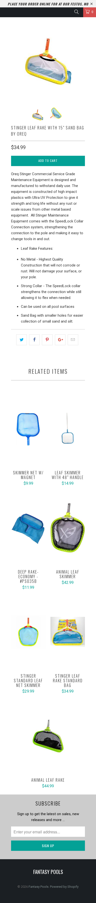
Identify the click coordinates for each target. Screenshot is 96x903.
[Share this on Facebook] (34, 339)
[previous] (16, 61)
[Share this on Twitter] (21, 339)
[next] (80, 61)
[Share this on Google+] (60, 339)
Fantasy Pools (38, 886)
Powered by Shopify (64, 886)
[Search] (76, 12)
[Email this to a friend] (73, 339)
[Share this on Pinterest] (47, 339)
